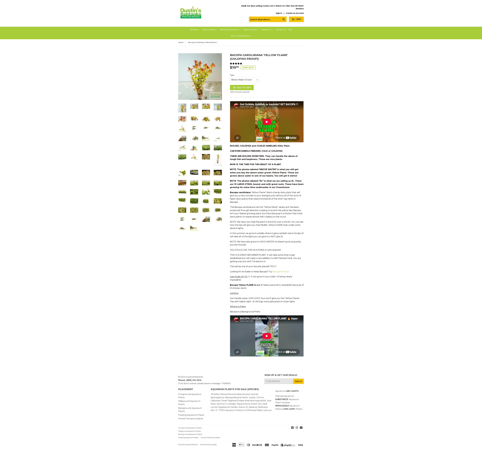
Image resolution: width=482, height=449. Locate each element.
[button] (236, 63)
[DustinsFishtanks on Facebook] (292, 428)
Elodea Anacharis (245, 400)
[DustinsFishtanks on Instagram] (297, 428)
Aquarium (287, 391)
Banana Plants (240, 397)
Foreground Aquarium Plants (190, 428)
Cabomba (216, 400)
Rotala (234, 407)
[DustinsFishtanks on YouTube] (301, 428)
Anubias (237, 394)
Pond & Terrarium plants (190, 418)
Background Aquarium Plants (190, 434)
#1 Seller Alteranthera (222, 394)
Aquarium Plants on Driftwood (240, 410)
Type (232, 75)
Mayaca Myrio (243, 404)
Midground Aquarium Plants (189, 431)
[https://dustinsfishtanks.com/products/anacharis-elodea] (254, 400)
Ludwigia (231, 404)
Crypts (252, 397)
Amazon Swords (250, 394)
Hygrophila (260, 400)
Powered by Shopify (208, 444)
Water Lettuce (264, 410)
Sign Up (298, 381)
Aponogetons (218, 397)
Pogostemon (224, 407)
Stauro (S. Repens (247, 407)
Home (180, 42)
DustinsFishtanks (194, 377)
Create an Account (295, 13)
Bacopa (229, 397)
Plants (299, 409)
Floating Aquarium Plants (191, 415)
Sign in (279, 13)
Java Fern (222, 404)
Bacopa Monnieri (281, 271)
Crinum (260, 397)
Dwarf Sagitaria (228, 400)
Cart (298, 19)
